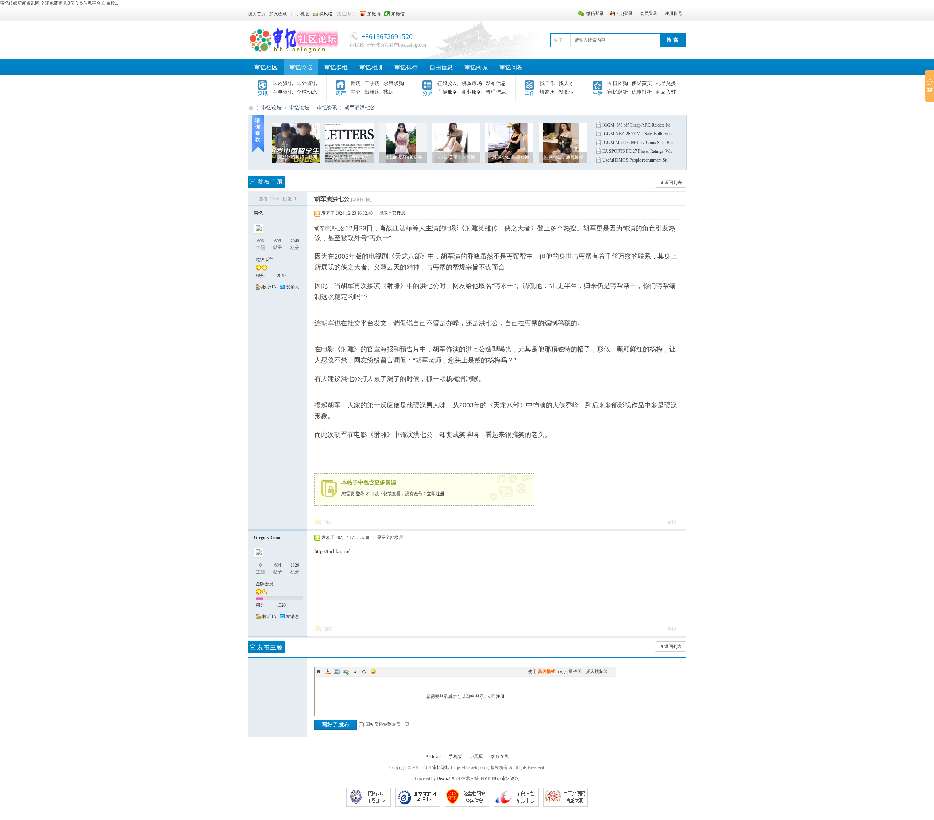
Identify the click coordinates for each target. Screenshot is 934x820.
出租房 (372, 92)
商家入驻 (666, 92)
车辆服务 (447, 92)
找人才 (566, 83)
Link (346, 671)
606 (260, 241)
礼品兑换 (666, 83)
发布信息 (496, 83)
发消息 (292, 286)
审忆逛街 (617, 92)
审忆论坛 (301, 67)
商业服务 (472, 92)
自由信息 (441, 67)
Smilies (373, 671)
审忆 (258, 213)
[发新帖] (266, 182)
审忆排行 (406, 67)
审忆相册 (371, 67)
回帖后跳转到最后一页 (387, 724)
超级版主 (264, 259)
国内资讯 (283, 83)
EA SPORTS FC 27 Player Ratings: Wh (637, 151)
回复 (328, 522)
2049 (294, 241)
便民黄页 (642, 83)
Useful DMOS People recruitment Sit (634, 160)
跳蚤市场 (472, 83)
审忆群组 (336, 67)
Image (336, 671)
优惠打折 (642, 92)
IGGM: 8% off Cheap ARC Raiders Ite (636, 125)
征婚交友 (447, 83)
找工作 (547, 83)
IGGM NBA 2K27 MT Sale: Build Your (637, 133)
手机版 (455, 756)
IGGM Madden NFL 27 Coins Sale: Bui (637, 142)
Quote (355, 671)
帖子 (558, 40)
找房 (388, 92)
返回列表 (673, 182)
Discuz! (443, 778)
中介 (356, 92)
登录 (360, 493)
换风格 (325, 13)
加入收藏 (278, 13)
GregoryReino (267, 537)
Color (327, 671)
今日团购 (617, 83)
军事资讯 (283, 92)
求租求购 (393, 83)
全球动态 (307, 92)
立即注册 (435, 493)
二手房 (372, 83)
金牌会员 (264, 583)
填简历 (547, 92)
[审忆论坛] (293, 51)
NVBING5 (491, 778)
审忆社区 (266, 67)
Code (364, 671)
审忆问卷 (511, 67)
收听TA (269, 286)
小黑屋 (476, 756)
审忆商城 (476, 67)
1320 (294, 565)
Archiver (433, 756)
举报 (671, 522)
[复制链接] (361, 199)
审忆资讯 (327, 107)
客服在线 (500, 756)
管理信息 (496, 92)
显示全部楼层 (392, 213)
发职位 (566, 92)
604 (277, 565)
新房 (356, 83)
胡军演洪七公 (359, 107)
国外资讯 (307, 83)
